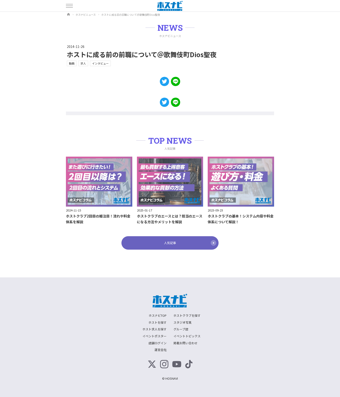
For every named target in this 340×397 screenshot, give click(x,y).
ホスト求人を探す (154, 329)
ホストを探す (157, 322)
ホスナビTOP (158, 315)
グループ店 (180, 329)
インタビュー (100, 63)
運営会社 (161, 349)
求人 (83, 63)
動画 (71, 63)
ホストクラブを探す (187, 315)
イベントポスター (154, 336)
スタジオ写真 (182, 322)
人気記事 (170, 243)
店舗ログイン (157, 343)
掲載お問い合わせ (185, 343)
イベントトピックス (187, 336)
